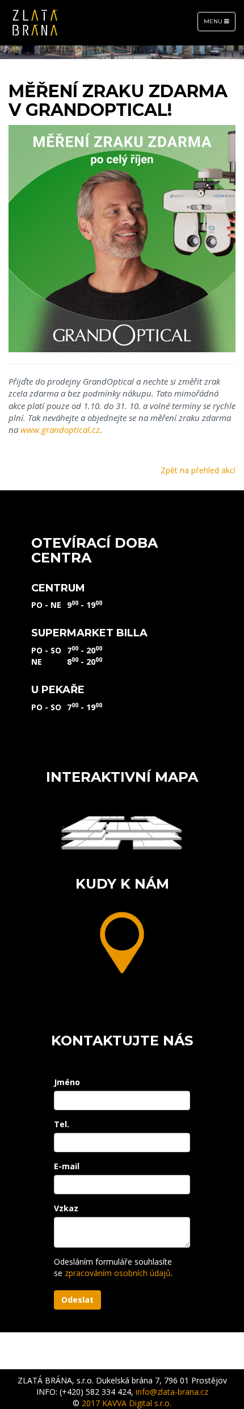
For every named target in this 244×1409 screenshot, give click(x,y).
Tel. (61, 1124)
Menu (219, 24)
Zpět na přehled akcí (198, 470)
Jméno (67, 1082)
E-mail (66, 1166)
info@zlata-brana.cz (172, 1391)
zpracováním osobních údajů (118, 1273)
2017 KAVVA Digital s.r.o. (126, 1403)
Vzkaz (66, 1208)
